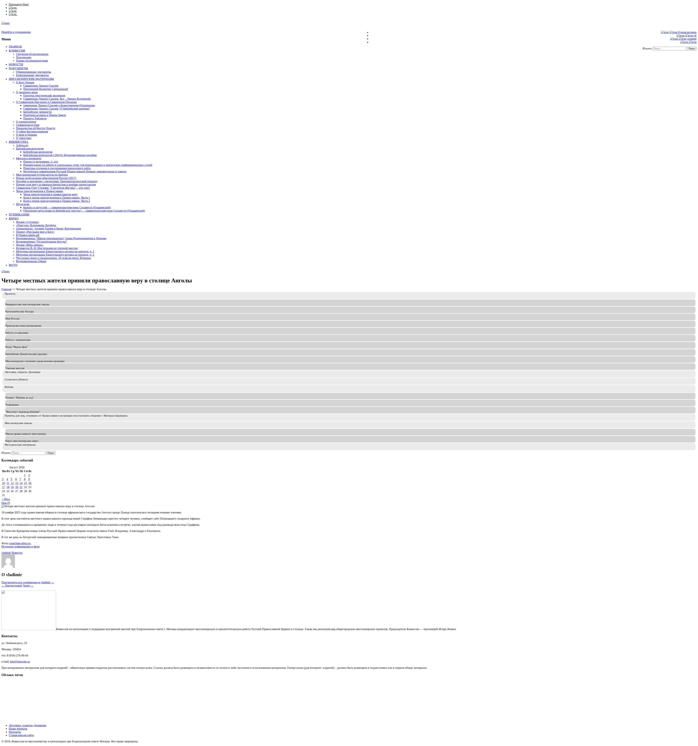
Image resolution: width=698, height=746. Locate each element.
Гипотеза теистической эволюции (44, 95)
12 (12, 483)
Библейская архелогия (30, 148)
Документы (18, 68)
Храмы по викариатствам (32, 60)
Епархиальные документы (32, 75)
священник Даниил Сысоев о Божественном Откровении (59, 105)
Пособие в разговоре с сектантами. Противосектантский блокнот (56, 181)
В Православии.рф (27, 235)
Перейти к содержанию (16, 32)
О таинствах (23, 138)
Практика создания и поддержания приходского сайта (57, 168)
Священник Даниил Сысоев (40, 85)
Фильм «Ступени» (27, 222)
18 (8, 487)
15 (25, 483)
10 (3, 483)
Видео (14, 218)
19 (12, 487)
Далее (28, 585)
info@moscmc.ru (20, 661)
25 (8, 502)
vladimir (6, 552)
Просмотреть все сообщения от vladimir (27, 582)
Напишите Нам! (19, 4)
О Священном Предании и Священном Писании (46, 102)
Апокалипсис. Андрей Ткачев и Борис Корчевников (48, 228)
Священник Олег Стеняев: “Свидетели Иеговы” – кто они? (53, 187)
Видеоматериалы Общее (31, 261)
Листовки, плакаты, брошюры (27, 725)
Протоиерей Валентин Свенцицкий (45, 89)
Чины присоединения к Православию (39, 191)
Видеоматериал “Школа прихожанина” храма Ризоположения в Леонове (61, 238)
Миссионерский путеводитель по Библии (42, 174)
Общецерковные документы (33, 71)
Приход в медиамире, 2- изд (40, 161)
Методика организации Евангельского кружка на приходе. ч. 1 (55, 251)
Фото (13, 265)
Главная (15, 47)
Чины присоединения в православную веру (50, 194)
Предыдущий (11, 585)
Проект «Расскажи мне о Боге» (35, 231)
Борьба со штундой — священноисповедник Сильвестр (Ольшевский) (67, 207)
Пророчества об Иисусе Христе (35, 128)
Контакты (15, 731)
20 (16, 487)
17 (3, 487)
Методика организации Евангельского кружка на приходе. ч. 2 (55, 254)
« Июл (6, 499)
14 (21, 483)
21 (21, 487)
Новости (16, 64)
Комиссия (17, 51)
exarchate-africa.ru (20, 543)
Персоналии (23, 57)
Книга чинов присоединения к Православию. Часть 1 (56, 197)
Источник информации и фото (20, 546)
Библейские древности (37, 111)
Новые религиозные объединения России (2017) (46, 178)
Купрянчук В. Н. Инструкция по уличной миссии (47, 248)
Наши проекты (18, 728)
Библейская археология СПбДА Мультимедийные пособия (60, 155)
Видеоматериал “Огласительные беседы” (41, 241)
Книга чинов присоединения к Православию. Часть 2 (56, 200)
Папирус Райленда (35, 118)
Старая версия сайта (21, 735)
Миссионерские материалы (31, 79)
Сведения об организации (32, 54)
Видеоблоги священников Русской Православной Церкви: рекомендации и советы (74, 171)
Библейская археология (37, 151)
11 (8, 483)
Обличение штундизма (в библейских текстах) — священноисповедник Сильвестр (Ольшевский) (84, 210)
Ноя (4, 502)
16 (29, 483)
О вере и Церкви (26, 134)
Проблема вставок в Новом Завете (44, 115)
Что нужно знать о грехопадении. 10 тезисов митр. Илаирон (53, 258)
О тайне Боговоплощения (32, 131)
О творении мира (27, 92)
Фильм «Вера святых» (30, 244)
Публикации (19, 214)
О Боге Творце (25, 82)
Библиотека (18, 142)
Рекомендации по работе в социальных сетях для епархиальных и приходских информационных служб (87, 164)
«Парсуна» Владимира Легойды (36, 225)
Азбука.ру (22, 145)
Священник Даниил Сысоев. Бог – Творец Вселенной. (57, 98)
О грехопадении (26, 121)
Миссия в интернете (28, 158)
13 (16, 483)
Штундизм (22, 204)
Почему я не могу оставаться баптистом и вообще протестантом (56, 184)
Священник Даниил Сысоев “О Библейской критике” (56, 108)
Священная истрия (27, 124)
